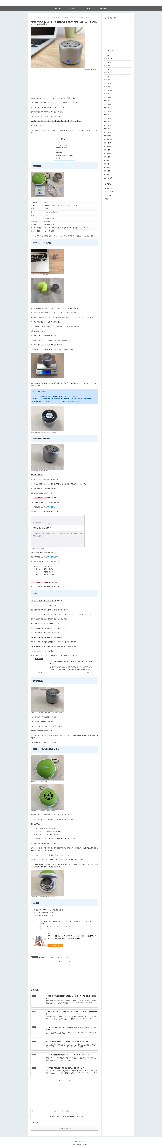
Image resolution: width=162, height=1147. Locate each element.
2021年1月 (107, 132)
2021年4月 (107, 122)
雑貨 (106, 199)
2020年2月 (107, 171)
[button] (130, 18)
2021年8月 (107, 111)
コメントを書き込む (64, 1128)
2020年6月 (107, 157)
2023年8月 (107, 73)
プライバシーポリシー (81, 1142)
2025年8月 (107, 55)
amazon (42, 957)
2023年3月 (107, 83)
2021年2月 (107, 129)
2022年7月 (107, 97)
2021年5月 (107, 118)
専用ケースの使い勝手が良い (64, 155)
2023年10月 (108, 66)
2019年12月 (108, 178)
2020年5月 (107, 160)
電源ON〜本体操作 (61, 148)
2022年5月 (107, 101)
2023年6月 (107, 76)
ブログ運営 (108, 195)
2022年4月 (107, 104)
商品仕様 (58, 142)
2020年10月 (108, 143)
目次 (61, 139)
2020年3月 (107, 167)
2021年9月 (107, 108)
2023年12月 (108, 59)
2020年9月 (107, 146)
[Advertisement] (64, 83)
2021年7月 (107, 115)
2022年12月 (108, 90)
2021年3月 (107, 125)
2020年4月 (107, 164)
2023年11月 (108, 62)
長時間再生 (59, 153)
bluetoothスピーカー (51, 957)
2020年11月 (108, 139)
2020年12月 (108, 136)
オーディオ (61, 957)
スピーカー (69, 957)
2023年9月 (107, 69)
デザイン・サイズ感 (62, 145)
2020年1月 (107, 174)
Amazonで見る (55, 945)
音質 (57, 150)
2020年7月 (107, 153)
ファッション (109, 192)
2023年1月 (107, 87)
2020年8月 (107, 150)
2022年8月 (107, 94)
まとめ (58, 158)
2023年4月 (107, 80)
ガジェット (34, 957)
